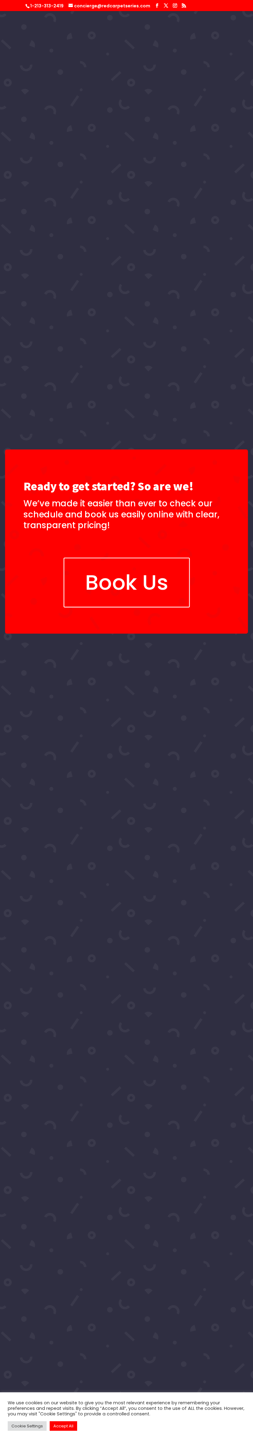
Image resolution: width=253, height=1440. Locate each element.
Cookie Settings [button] (27, 1426)
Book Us (126, 582)
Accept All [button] (63, 1426)
